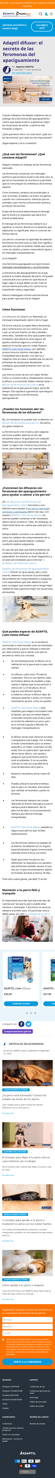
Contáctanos (7, 1424)
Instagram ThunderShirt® (12, 1391)
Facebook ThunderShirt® (12, 1399)
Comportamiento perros (17, 1031)
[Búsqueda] (40, 14)
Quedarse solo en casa (15, 1152)
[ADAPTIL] (27, 1454)
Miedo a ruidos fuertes (15, 1214)
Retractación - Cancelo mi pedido (12, 1440)
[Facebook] (21, 1024)
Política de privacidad (38, 1402)
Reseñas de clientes (37, 1424)
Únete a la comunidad (10, 1434)
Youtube (5, 1408)
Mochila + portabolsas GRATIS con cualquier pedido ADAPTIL (27, 4)
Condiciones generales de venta (40, 1392)
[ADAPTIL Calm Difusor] (21, 969)
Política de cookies (37, 1406)
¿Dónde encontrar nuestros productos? (13, 1429)
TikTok (4, 1404)
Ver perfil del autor (22, 72)
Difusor (17, 988)
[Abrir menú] (51, 14)
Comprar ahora (21, 1003)
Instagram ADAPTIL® (10, 1386)
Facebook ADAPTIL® (10, 1395)
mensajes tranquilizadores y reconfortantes (25, 267)
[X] (28, 1024)
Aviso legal (34, 1397)
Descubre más (8, 1113)
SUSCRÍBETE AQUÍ (42, 26)
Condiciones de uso (37, 1386)
